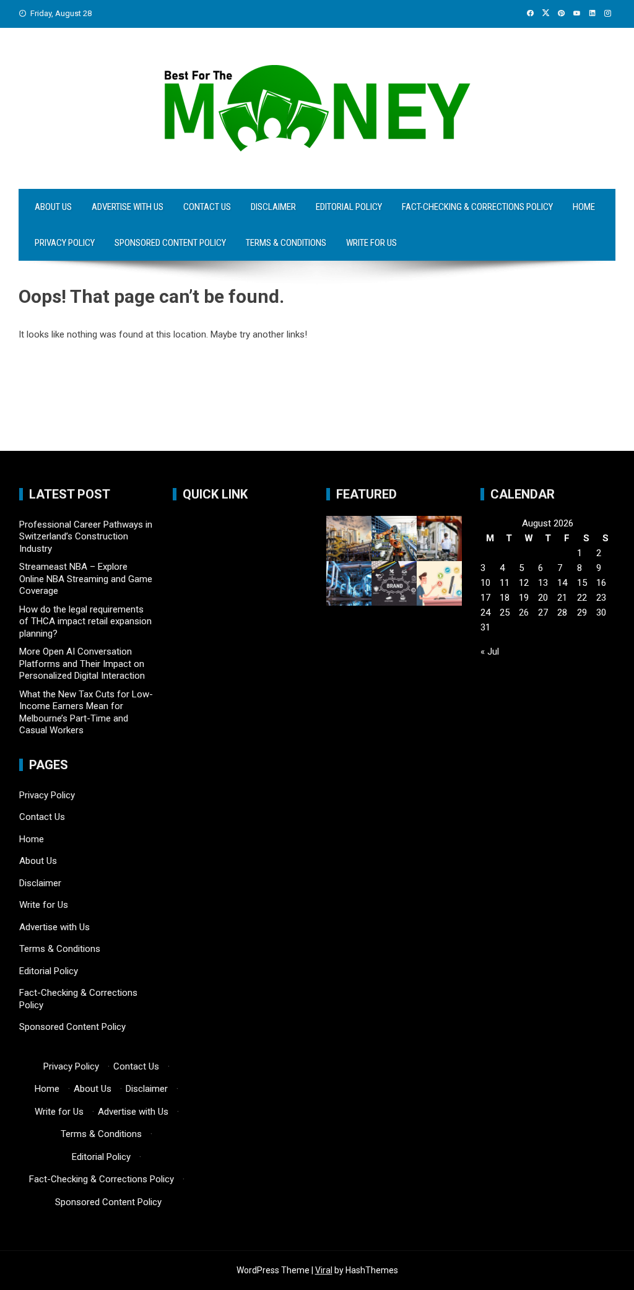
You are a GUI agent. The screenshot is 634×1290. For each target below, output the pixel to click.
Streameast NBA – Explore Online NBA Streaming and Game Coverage (85, 578)
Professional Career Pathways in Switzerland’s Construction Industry (85, 536)
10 (485, 582)
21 (562, 597)
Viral (323, 1270)
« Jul (489, 651)
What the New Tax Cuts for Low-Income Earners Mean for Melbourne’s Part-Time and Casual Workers (86, 712)
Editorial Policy (349, 206)
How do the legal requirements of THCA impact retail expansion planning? (85, 621)
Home (584, 206)
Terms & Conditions (286, 242)
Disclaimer (273, 206)
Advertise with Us (127, 206)
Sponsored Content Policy (170, 242)
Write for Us (371, 242)
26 (524, 612)
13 (543, 582)
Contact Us (207, 206)
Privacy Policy (65, 242)
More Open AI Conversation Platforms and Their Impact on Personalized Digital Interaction (82, 663)
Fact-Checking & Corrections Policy (477, 206)
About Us (53, 206)
